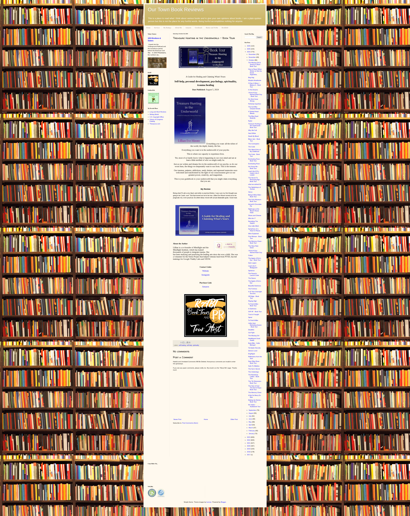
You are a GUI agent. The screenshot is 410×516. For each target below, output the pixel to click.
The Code (251, 147)
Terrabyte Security (254, 348)
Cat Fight (251, 332)
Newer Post (177, 419)
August (251, 413)
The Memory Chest (254, 392)
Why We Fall (252, 130)
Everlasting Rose (254, 164)
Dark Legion (252, 263)
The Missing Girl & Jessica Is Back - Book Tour (254, 64)
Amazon (188, 27)
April (250, 425)
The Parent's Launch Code (253, 274)
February (252, 430)
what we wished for (254, 184)
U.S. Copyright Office (157, 117)
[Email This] (181, 342)
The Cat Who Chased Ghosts (254, 107)
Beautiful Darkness (254, 286)
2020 (249, 446)
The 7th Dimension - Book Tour (255, 382)
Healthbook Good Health (254, 339)
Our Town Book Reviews (176, 9)
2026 (249, 46)
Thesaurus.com (155, 124)
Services (157, 27)
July (250, 416)
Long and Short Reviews (158, 112)
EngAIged (251, 354)
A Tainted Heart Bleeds (253, 112)
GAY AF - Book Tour (255, 311)
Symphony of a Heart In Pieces (254, 230)
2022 (249, 440)
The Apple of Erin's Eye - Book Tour (254, 259)
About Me (178, 27)
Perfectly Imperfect (254, 104)
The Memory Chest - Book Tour (255, 242)
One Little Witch (253, 226)
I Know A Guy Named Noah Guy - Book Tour (255, 94)
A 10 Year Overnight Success (255, 292)
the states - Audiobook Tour (254, 405)
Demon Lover (252, 351)
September (253, 410)
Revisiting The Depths (253, 222)
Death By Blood (253, 136)
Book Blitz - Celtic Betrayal (254, 344)
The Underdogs (253, 372)
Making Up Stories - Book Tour (255, 401)
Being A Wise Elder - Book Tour (255, 196)
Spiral (250, 317)
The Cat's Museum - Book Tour (255, 200)
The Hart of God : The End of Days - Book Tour (255, 387)
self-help (189, 345)
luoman (209, 502)
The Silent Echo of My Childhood (254, 150)
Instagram (206, 275)
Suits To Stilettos (253, 366)
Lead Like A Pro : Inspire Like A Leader (254, 173)
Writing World (154, 114)
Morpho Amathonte (254, 80)
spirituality (196, 345)
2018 (249, 452)
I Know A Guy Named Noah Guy (255, 251)
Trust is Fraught (253, 314)
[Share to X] (185, 342)
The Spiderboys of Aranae (254, 188)
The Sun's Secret (254, 369)
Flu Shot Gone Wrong (253, 100)
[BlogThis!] (183, 342)
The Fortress (252, 289)
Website (205, 271)
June (250, 419)
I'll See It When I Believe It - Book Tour (254, 85)
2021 (249, 443)
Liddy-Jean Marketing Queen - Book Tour (255, 325)
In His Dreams (253, 90)
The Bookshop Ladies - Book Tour (253, 376)
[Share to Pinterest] (189, 342)
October (252, 60)
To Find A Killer (253, 320)
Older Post (234, 419)
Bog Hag (251, 77)
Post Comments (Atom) (190, 423)
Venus (250, 192)
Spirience (251, 270)
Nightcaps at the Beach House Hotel (253, 210)
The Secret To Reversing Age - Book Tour (254, 179)
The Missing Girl (253, 335)
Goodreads (198, 27)
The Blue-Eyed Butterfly (253, 117)
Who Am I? (252, 218)
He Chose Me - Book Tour (253, 167)
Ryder (250, 121)
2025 (249, 49)
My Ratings (167, 27)
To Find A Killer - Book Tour (253, 305)
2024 (249, 52)
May (250, 422)
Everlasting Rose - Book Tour (254, 160)
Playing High (252, 301)
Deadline (251, 330)
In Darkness (252, 309)
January (252, 433)
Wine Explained (253, 233)
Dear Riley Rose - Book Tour (254, 362)
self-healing (182, 345)
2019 (249, 449)
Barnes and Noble (212, 27)
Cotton (250, 255)
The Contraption (253, 144)
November (252, 57)
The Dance (252, 278)
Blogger (223, 502)
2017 (249, 455)
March (251, 428)
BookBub (225, 27)
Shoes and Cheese (254, 215)
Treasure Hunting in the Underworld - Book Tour (255, 125)
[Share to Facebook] (187, 342)
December (252, 54)
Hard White (252, 133)
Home (148, 27)
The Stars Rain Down (253, 247)
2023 (249, 437)
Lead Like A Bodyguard (252, 267)
